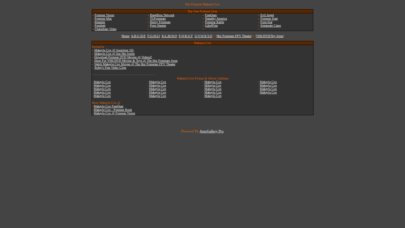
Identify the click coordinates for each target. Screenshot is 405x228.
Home (125, 36)
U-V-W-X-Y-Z (203, 36)
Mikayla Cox (212, 85)
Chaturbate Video (105, 29)
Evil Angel (267, 15)
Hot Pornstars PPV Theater (234, 36)
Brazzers (100, 22)
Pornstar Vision (104, 15)
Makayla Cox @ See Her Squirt (114, 53)
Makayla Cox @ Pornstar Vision (114, 113)
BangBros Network (162, 15)
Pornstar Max (103, 18)
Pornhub (100, 25)
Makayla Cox (102, 82)
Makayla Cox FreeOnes (108, 106)
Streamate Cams (270, 25)
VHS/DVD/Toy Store (269, 36)
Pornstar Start (269, 18)
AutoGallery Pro (212, 131)
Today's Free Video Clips (110, 67)
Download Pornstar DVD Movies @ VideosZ (123, 57)
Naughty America (216, 18)
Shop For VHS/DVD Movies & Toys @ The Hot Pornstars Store (136, 60)
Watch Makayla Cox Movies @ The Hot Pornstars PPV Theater (134, 64)
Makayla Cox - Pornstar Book (113, 109)
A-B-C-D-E (138, 36)
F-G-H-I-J (153, 36)
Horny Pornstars (160, 22)
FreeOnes (211, 15)
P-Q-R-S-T (186, 36)
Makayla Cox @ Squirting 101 (114, 50)
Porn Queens (158, 25)
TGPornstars (158, 18)
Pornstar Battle (214, 22)
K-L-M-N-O (169, 36)
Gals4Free (211, 25)
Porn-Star (266, 22)
